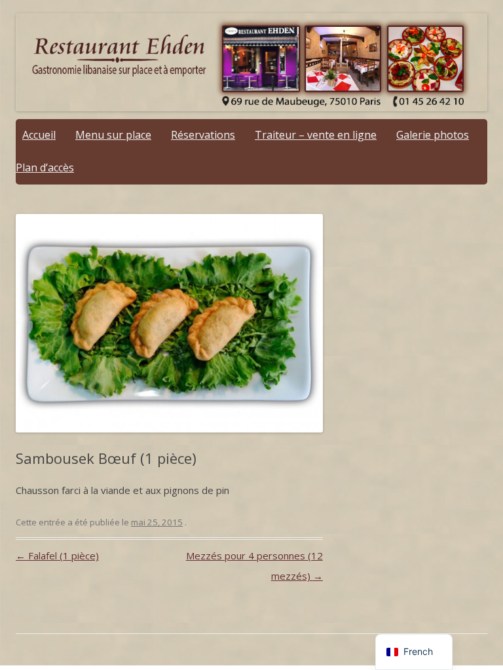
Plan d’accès (45, 167)
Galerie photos (432, 135)
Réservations (203, 135)
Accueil (39, 135)
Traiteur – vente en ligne (316, 135)
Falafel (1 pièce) (57, 555)
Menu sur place (113, 135)
